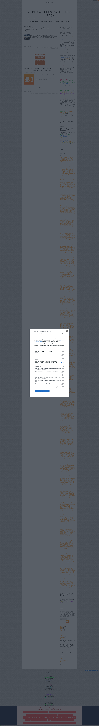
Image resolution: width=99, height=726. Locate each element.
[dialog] (49, 363)
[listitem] (49, 349)
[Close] (67, 331)
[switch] (62, 351)
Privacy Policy (55, 394)
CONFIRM (42, 391)
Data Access (49, 394)
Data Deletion (43, 394)
